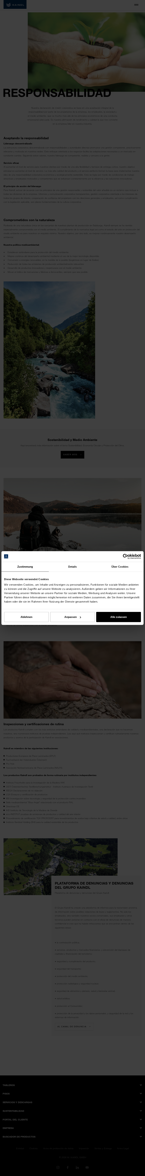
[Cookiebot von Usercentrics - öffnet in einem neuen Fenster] (125, 556)
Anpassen (70, 616)
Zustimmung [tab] (25, 566)
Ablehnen (26, 616)
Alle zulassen (118, 616)
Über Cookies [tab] (119, 566)
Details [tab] (72, 566)
